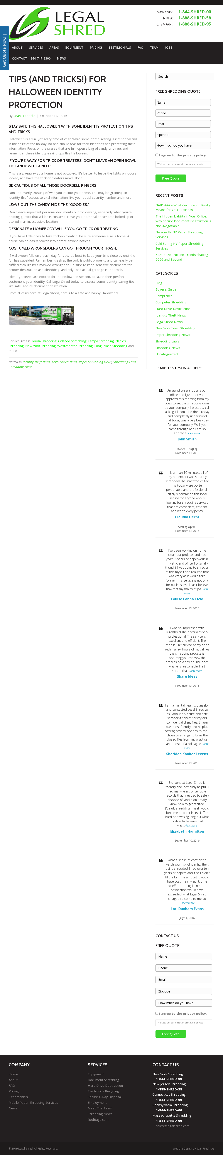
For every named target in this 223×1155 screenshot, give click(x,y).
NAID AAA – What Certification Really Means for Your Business (182, 207)
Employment (97, 1102)
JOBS (168, 47)
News (61, 58)
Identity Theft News (36, 362)
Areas (54, 47)
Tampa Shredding (101, 341)
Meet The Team (100, 1108)
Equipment (74, 47)
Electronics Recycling (103, 1091)
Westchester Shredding (75, 346)
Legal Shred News (64, 362)
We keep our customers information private (180, 164)
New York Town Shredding (175, 328)
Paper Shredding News (95, 362)
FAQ (140, 47)
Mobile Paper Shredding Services (33, 1102)
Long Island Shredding (110, 346)
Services (36, 47)
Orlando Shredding (72, 341)
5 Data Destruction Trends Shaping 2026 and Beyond (181, 257)
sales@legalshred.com (172, 1126)
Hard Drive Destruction (173, 308)
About (17, 47)
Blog (158, 283)
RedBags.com (98, 1119)
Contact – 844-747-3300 (31, 58)
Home (13, 1074)
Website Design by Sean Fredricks (193, 1148)
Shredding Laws (124, 362)
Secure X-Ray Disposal (105, 1097)
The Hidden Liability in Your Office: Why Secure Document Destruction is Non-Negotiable (183, 221)
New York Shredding (40, 346)
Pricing (96, 47)
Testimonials (119, 47)
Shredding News (20, 366)
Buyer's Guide (165, 289)
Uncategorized (166, 354)
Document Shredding (103, 1080)
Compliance (163, 296)
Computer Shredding (170, 302)
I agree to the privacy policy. (183, 155)
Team (154, 47)
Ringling (192, 449)
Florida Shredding (44, 341)
